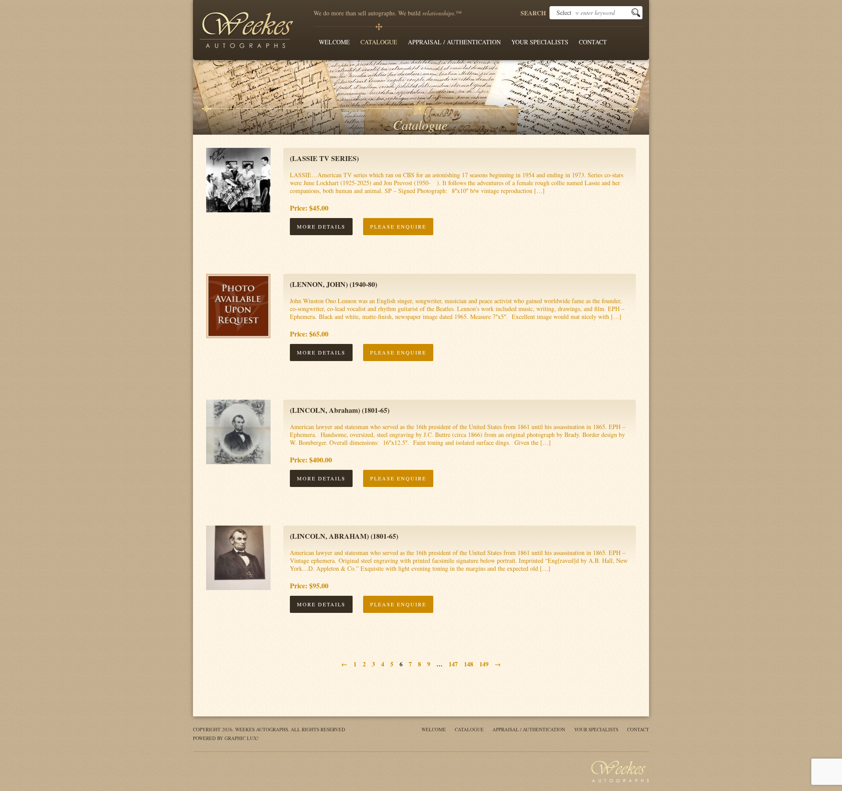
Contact (593, 42)
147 (453, 664)
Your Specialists (539, 42)
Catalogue (378, 42)
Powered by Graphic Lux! (226, 738)
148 (468, 664)
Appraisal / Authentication (454, 42)
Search (533, 13)
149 (484, 664)
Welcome (334, 42)
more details (321, 226)
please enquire (398, 226)
